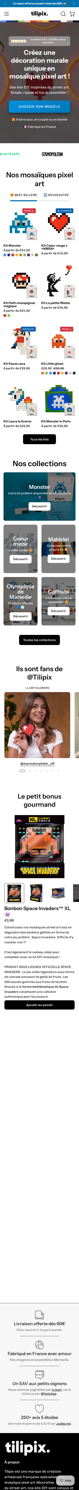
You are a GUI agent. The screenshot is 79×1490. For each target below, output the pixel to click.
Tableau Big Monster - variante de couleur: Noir (19, 255)
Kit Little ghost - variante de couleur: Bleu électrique (54, 373)
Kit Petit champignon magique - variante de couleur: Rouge (5, 315)
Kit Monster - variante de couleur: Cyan (5, 255)
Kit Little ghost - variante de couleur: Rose (70, 373)
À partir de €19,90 (54, 253)
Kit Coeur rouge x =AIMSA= (54, 247)
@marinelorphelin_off (37, 764)
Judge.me (63, 1424)
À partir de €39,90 (54, 307)
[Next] (74, 3)
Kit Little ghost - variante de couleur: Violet (66, 373)
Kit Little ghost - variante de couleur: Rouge (58, 373)
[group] (39, 3)
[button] (63, 14)
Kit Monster (12, 245)
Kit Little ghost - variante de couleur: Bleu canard (74, 373)
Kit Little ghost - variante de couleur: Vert (46, 373)
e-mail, (57, 1390)
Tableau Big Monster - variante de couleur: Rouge (11, 255)
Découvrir (39, 506)
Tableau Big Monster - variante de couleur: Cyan (15, 255)
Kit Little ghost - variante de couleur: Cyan (50, 373)
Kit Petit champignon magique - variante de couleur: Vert (8, 315)
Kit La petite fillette (55, 302)
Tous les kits (39, 439)
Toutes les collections (39, 640)
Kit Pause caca (14, 363)
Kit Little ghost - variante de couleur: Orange (42, 373)
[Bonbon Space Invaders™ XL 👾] (14, 893)
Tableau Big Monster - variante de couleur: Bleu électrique (7, 255)
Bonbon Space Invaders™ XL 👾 (37, 911)
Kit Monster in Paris (55, 421)
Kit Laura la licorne (17, 421)
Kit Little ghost (52, 363)
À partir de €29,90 (17, 426)
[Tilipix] (39, 14)
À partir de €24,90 (17, 310)
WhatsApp (48, 1394)
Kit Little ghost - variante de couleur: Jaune (62, 373)
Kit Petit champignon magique (19, 304)
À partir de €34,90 (17, 250)
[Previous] (5, 3)
